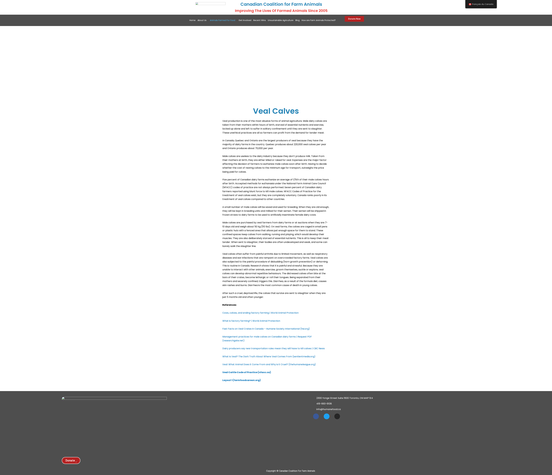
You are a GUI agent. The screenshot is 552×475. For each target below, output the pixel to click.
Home (192, 20)
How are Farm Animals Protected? (319, 20)
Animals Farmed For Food (222, 20)
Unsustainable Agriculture (280, 20)
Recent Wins (259, 20)
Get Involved (245, 20)
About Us (202, 20)
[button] (203, 20)
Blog (297, 20)
